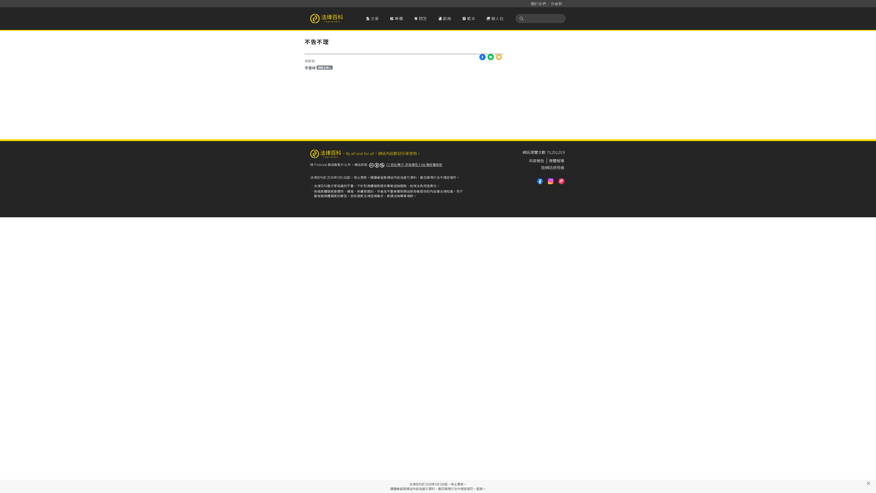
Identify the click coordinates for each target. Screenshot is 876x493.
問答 (420, 18)
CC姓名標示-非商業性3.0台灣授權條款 (414, 164)
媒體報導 (556, 160)
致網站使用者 (552, 167)
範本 (468, 18)
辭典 (444, 18)
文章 (372, 18)
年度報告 (536, 160)
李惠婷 (318, 68)
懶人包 (495, 18)
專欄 (396, 18)
